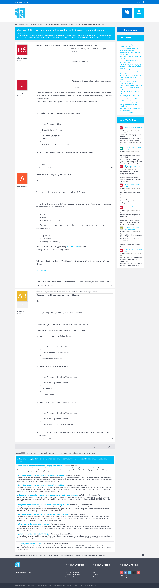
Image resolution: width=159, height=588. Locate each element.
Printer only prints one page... (132, 185)
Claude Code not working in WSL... (133, 148)
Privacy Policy (124, 578)
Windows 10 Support (72, 572)
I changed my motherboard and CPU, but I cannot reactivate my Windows (43, 505)
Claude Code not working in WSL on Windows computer (130, 50)
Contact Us (123, 575)
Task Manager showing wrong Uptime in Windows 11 (129, 96)
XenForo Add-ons (59, 585)
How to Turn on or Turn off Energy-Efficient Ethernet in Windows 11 (128, 105)
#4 (112, 439)
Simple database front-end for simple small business (129, 82)
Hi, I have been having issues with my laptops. (33, 524)
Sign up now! (130, 29)
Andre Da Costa (73, 246)
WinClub (122, 131)
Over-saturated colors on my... (133, 251)
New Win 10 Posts (128, 119)
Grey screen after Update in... (133, 128)
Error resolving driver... (132, 166)
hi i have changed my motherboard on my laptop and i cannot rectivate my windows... (47, 495)
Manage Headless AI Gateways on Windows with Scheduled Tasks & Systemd (131, 66)
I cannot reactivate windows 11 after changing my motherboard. (40, 466)
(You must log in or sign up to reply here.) (99, 447)
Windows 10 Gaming (77, 37)
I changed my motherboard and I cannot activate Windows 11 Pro (40, 475)
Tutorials (95, 575)
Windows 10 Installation (73, 575)
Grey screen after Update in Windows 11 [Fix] (129, 46)
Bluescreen (96, 577)
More (131, 112)
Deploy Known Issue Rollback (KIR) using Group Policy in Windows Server (131, 87)
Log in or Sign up (22, 2)
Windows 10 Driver (71, 577)
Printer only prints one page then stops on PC (130, 57)
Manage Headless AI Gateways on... (132, 228)
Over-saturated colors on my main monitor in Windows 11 (129, 71)
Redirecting (41, 270)
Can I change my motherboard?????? (30, 543)
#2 (112, 167)
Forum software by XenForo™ (34, 585)
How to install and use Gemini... (132, 208)
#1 (111, 61)
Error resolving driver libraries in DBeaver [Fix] (130, 53)
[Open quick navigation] (143, 24)
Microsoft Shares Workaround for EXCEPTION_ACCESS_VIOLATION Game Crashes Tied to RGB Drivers (131, 77)
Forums (125, 17)
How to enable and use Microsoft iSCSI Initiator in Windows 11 (130, 100)
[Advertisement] (52, 60)
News (94, 572)
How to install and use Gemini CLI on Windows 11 (131, 61)
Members (138, 17)
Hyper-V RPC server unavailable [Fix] (130, 92)
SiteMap (95, 579)
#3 (112, 285)
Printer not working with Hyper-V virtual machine (131, 110)
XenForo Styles (72, 585)
